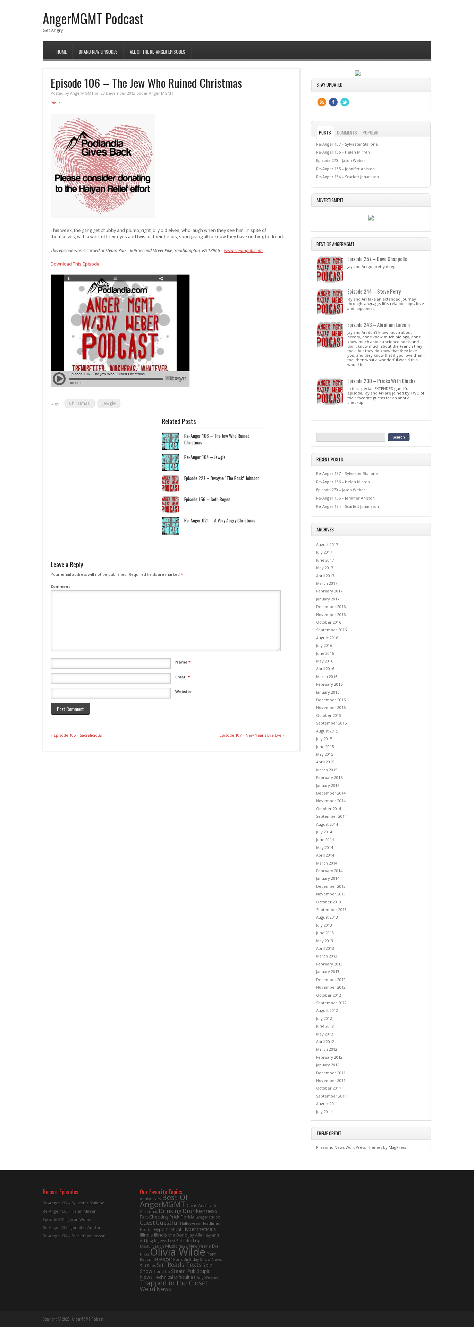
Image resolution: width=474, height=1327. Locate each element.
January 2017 (327, 598)
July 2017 (324, 552)
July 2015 (324, 738)
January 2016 (327, 692)
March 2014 (326, 863)
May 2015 (324, 754)
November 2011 (331, 1080)
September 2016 (331, 629)
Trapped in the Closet (174, 1282)
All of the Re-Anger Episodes (157, 51)
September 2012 (331, 1002)
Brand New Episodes (98, 51)
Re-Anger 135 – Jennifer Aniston (345, 168)
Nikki (144, 1254)
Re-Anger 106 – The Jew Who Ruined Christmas (216, 439)
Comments (347, 132)
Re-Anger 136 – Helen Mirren (343, 152)
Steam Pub (183, 1271)
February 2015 (329, 777)
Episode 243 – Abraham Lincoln (378, 324)
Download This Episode (75, 264)
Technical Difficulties (174, 1277)
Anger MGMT (161, 93)
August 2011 (327, 1103)
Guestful (167, 1222)
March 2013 (326, 956)
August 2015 (327, 731)
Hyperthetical (167, 1229)
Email (182, 676)
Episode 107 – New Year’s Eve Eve (250, 735)
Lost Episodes (180, 1240)
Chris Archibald (202, 1205)
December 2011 (331, 1072)
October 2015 (328, 715)
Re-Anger (163, 1259)
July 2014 (324, 831)
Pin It (55, 102)
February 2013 (329, 963)
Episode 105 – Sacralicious (78, 735)
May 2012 (324, 1034)
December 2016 (331, 606)
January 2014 (327, 878)
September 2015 (331, 723)
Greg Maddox (207, 1217)
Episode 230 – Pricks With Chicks (381, 380)
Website (183, 691)
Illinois (146, 1235)
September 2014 (331, 816)
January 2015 (327, 785)
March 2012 (326, 1049)
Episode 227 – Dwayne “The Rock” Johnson (222, 478)
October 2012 (328, 995)
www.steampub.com (243, 250)
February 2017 (329, 590)
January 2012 (327, 1064)
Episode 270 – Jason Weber (340, 160)
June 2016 (325, 653)
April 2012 (325, 1041)
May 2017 (324, 567)
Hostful (146, 1229)
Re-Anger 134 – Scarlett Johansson (347, 176)
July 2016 (324, 645)
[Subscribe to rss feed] (322, 102)
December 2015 (331, 699)
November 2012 (331, 987)
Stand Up (161, 1271)
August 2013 (327, 917)
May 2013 (324, 940)
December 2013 (331, 886)
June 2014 (325, 839)
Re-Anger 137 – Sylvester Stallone (347, 144)
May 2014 (324, 847)
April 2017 (325, 575)
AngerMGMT (82, 93)
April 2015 (325, 761)
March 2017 (326, 583)
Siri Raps (148, 1265)
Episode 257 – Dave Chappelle (377, 258)
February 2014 (329, 870)
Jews (163, 1240)
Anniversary (150, 1198)
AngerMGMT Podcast (93, 18)
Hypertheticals (199, 1228)
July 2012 (324, 1018)
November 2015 (331, 707)
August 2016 (327, 637)
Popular (371, 132)
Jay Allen (196, 1235)
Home (62, 51)
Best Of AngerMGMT (164, 1200)
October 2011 (328, 1088)
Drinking (170, 1211)
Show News (211, 1259)
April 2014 (325, 855)
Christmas (79, 403)
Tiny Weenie (207, 1277)
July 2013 (324, 925)
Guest (147, 1222)
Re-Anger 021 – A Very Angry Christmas (219, 520)
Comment (60, 586)
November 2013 (331, 893)
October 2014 (328, 808)
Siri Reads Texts (179, 1264)
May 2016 (324, 661)
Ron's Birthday (186, 1259)
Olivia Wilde (177, 1252)
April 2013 (325, 948)
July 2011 (324, 1111)
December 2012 (331, 979)
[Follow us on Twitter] (344, 102)
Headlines (210, 1223)
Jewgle (109, 403)
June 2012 (325, 1026)
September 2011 (331, 1096)
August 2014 (327, 824)
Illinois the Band (170, 1235)
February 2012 (329, 1057)
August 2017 (327, 544)
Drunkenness (200, 1211)
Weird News (155, 1289)
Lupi (197, 1240)
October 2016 (328, 622)
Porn (211, 1254)
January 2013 (327, 971)
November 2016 (331, 614)
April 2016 (325, 668)
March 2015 (326, 769)
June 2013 (325, 932)
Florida (187, 1217)
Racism (146, 1259)
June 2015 (325, 746)
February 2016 (329, 684)
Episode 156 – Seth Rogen (207, 499)
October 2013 (328, 901)
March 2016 (326, 676)
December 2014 (331, 793)
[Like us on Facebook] (333, 102)
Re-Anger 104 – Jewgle (205, 456)
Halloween (190, 1223)
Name (183, 662)
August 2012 (327, 1010)
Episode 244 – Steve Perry (374, 291)
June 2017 (325, 560)
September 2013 (331, 909)
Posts (325, 132)
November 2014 (331, 800)
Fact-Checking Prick (159, 1217)
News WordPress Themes (358, 1147)
